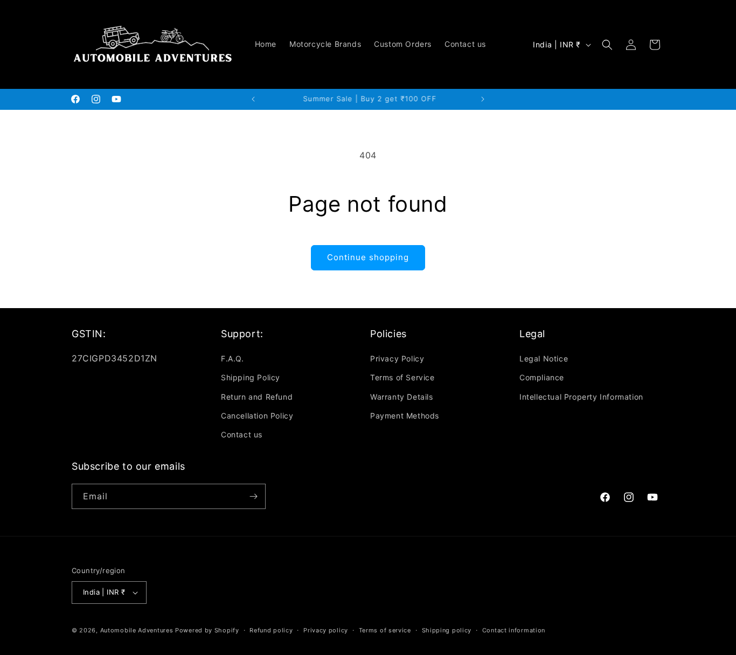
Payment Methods (404, 415)
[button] (607, 45)
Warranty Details (401, 396)
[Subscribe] (253, 496)
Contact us (241, 434)
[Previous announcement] (253, 99)
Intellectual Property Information (581, 396)
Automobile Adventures (136, 630)
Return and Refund (257, 396)
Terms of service (385, 630)
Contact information (513, 630)
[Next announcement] (483, 99)
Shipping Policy (250, 377)
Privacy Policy (397, 358)
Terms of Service (402, 377)
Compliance (541, 377)
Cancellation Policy (257, 415)
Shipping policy (447, 630)
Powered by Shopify (207, 630)
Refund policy (271, 630)
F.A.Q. (232, 358)
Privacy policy (325, 630)
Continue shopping (368, 257)
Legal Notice (543, 358)
